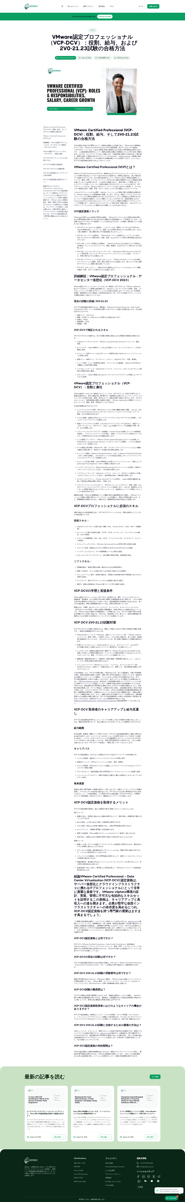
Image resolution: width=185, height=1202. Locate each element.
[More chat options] (181, 1198)
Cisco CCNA (78, 1170)
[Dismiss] (181, 1190)
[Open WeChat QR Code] (145, 1181)
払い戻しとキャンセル (113, 1181)
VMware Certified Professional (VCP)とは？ (54, 137)
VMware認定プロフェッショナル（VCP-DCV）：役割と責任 (54, 152)
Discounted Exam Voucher (114, 1167)
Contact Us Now (105, 17)
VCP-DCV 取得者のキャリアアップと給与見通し (55, 174)
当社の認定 (109, 1163)
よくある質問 (110, 1170)
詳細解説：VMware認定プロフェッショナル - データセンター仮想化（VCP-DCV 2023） (55, 145)
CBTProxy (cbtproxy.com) (88, 681)
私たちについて (73, 6)
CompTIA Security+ (81, 1174)
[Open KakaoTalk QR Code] (152, 1181)
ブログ (111, 6)
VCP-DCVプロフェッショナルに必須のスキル (55, 159)
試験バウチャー (88, 6)
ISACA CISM (78, 1178)
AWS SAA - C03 (79, 1163)
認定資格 (102, 6)
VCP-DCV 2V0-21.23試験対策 (53, 169)
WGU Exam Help (80, 1181)
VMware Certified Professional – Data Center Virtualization (95, 701)
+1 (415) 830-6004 (146, 1163)
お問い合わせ (153, 6)
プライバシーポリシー (113, 1174)
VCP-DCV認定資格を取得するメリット (55, 181)
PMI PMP (77, 1167)
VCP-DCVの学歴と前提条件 (53, 164)
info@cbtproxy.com (147, 1167)
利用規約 (108, 1178)
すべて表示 (155, 1077)
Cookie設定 (109, 1185)
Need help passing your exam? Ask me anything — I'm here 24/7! (169, 1190)
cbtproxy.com (124, 156)
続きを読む (57, 1137)
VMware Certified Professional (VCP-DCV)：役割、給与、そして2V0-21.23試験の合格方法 (54, 129)
